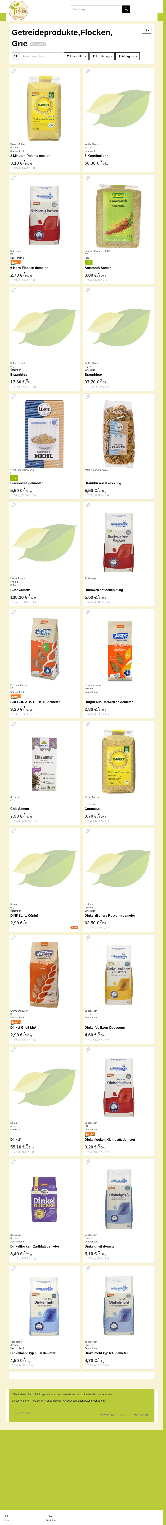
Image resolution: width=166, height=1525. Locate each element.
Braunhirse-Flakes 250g (103, 483)
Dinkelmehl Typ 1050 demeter (32, 1353)
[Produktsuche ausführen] (126, 9)
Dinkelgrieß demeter (100, 1246)
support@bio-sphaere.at (91, 1400)
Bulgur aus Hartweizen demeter (109, 702)
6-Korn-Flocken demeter (29, 268)
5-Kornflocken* (96, 156)
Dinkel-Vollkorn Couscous (105, 1028)
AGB (123, 1415)
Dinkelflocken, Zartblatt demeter (34, 1246)
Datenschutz (140, 1415)
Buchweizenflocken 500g (104, 590)
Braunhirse (19, 375)
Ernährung (102, 56)
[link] (6, 1517)
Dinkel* (15, 1140)
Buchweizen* (20, 590)
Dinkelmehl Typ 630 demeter (106, 1353)
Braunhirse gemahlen (27, 483)
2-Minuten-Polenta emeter (30, 156)
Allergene (128, 56)
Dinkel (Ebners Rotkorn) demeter (110, 915)
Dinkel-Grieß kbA (23, 1028)
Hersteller (76, 56)
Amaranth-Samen (98, 268)
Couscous (93, 809)
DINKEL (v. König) (24, 915)
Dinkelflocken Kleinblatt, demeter (110, 1140)
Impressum (106, 1415)
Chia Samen (19, 809)
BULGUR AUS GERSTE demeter (35, 702)
